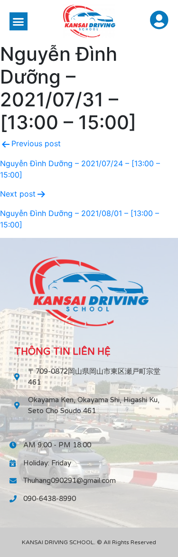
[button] (18, 21)
